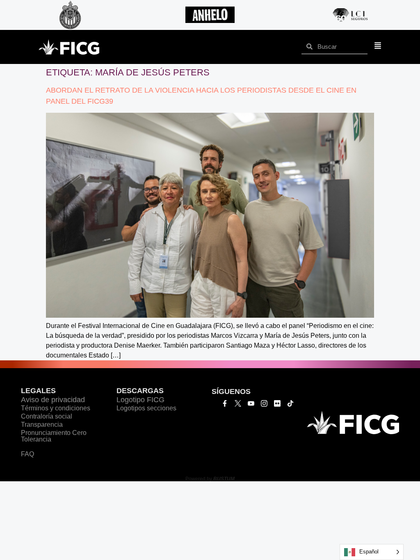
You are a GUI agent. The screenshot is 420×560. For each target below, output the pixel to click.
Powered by (210, 479)
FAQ (27, 454)
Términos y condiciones (55, 408)
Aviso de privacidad (53, 400)
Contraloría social (46, 416)
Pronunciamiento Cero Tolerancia (54, 436)
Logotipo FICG (140, 400)
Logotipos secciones (146, 408)
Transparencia (42, 424)
